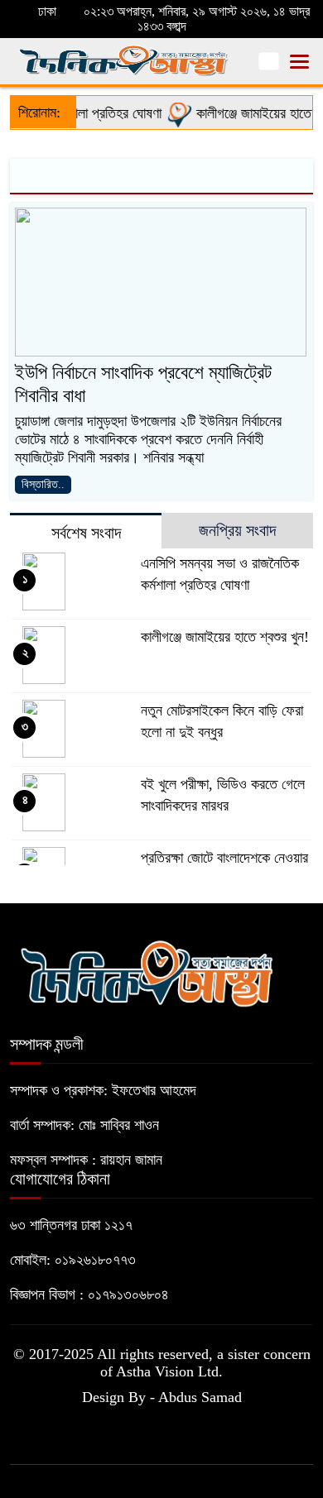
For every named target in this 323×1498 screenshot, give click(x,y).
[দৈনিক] (146, 971)
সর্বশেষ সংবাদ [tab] (86, 533)
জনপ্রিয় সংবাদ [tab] (237, 530)
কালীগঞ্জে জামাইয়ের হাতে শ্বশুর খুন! (225, 637)
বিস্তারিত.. (43, 484)
